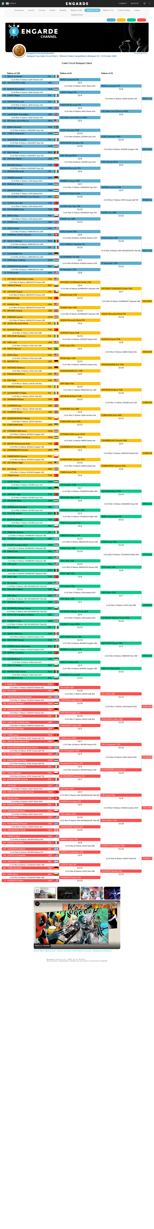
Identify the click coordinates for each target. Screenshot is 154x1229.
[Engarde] (3, 3)
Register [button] (135, 3)
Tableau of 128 (92, 10)
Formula (42, 10)
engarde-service (60, 959)
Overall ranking (124, 10)
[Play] (92, 893)
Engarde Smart (77, 15)
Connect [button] (123, 3)
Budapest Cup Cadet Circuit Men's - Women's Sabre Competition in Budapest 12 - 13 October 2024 (71, 56)
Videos (137, 10)
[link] (37, 904)
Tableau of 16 (108, 10)
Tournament (19, 10)
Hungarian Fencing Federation (40, 53)
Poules (52, 10)
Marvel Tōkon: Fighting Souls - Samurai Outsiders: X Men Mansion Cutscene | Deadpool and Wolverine (77, 903)
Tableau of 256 (76, 10)
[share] (116, 903)
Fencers (31, 10)
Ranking (63, 10)
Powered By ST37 (140, 53)
